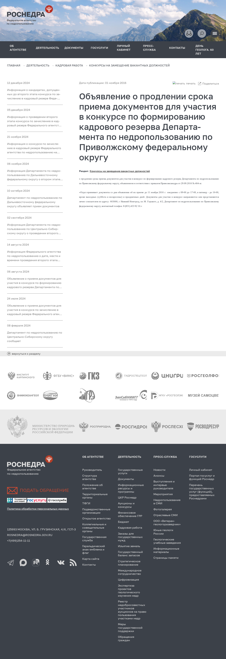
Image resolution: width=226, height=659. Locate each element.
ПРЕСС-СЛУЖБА (149, 47)
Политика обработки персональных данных (38, 508)
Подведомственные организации (96, 510)
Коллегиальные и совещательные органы (94, 527)
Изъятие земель (129, 546)
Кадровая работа (130, 527)
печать (190, 83)
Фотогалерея (162, 509)
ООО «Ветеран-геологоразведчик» (167, 522)
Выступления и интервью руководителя (164, 485)
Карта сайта (90, 559)
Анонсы (158, 475)
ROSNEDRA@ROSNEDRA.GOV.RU (29, 535)
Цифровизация (128, 579)
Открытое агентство (96, 518)
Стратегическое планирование (129, 562)
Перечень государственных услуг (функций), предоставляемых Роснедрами (202, 491)
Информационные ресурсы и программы (131, 488)
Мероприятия (163, 494)
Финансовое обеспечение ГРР (130, 514)
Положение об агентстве (92, 486)
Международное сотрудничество (129, 572)
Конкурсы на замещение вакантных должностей (120, 171)
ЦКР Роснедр (127, 497)
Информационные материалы (166, 550)
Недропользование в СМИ (166, 501)
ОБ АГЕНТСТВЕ (18, 47)
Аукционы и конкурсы (126, 504)
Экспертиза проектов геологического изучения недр (129, 591)
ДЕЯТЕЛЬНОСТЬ (47, 48)
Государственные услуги (130, 471)
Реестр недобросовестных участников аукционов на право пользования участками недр (132, 610)
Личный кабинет (200, 470)
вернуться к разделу (26, 353)
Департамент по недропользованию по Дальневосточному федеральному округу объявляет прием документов (34, 202)
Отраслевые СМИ (165, 515)
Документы (126, 479)
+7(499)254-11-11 (18, 540)
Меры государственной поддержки (130, 627)
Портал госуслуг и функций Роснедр (202, 477)
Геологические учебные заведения (167, 541)
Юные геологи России (163, 531)
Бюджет (123, 521)
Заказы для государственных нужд (130, 537)
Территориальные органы (95, 495)
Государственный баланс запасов (130, 553)
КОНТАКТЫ (177, 48)
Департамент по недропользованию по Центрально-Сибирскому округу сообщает (34, 337)
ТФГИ (86, 503)
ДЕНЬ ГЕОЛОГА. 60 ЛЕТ (204, 49)
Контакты (89, 564)
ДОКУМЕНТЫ (73, 48)
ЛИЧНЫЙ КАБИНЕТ (123, 47)
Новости (159, 470)
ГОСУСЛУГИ (99, 48)
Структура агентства (89, 477)
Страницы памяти (166, 557)
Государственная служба (94, 538)
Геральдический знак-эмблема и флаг (93, 549)
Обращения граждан (126, 638)
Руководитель (92, 470)
